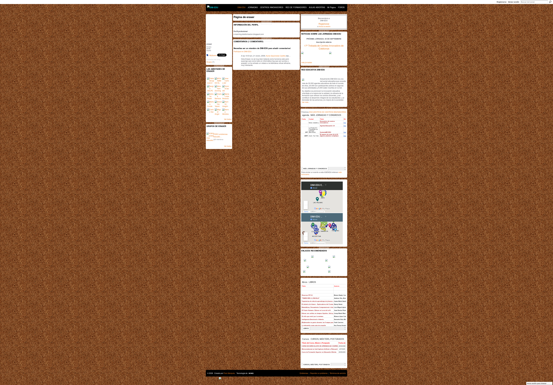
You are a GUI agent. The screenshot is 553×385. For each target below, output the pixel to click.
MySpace (213, 55)
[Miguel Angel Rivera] (218, 111)
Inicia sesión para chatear (536, 383)
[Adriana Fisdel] (210, 96)
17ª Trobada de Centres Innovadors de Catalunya (324, 47)
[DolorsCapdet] (225, 88)
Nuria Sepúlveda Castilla (276, 55)
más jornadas (306, 62)
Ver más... (306, 102)
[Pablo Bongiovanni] (210, 80)
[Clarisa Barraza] (218, 96)
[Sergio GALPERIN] (210, 88)
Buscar (550, 2)
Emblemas (304, 373)
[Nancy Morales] (225, 111)
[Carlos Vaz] (210, 111)
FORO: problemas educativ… (220, 135)
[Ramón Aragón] (225, 104)
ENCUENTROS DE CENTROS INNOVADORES (327, 112)
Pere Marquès (229, 373)
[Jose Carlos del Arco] (225, 80)
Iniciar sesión (513, 2)
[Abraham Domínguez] (218, 88)
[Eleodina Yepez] (218, 104)
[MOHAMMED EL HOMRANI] (218, 80)
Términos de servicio (338, 373)
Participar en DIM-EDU (242, 51)
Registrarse (501, 2)
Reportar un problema (318, 373)
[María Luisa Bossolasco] (225, 96)
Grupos (209, 62)
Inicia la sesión (325, 26)
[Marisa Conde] (210, 104)
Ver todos (227, 119)
